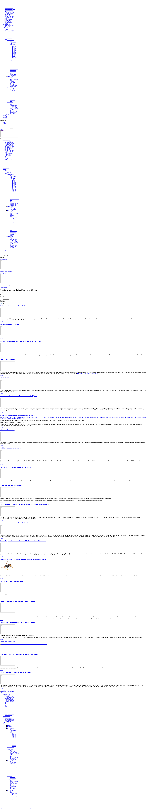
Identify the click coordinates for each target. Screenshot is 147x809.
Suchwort (2, 128)
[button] (0, 689)
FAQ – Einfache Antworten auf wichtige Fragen (14, 306)
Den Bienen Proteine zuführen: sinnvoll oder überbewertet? (18, 415)
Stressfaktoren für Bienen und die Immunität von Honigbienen (18, 396)
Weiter (4, 690)
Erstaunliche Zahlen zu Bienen (9, 324)
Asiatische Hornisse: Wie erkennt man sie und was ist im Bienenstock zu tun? (23, 559)
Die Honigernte (5, 377)
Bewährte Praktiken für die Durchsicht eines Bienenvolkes (17, 601)
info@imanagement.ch (11, 691)
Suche (1, 298)
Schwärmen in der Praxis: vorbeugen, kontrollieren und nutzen (19, 654)
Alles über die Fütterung (7, 430)
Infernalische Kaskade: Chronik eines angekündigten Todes (88, 373)
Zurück (1, 690)
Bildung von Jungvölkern (7, 641)
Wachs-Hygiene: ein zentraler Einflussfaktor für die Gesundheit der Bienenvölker (24, 504)
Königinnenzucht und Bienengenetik (11, 485)
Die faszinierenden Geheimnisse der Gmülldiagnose (15, 672)
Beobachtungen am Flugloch (8, 359)
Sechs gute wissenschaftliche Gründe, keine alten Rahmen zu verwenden (21, 341)
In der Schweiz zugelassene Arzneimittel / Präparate (15, 467)
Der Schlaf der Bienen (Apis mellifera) (11, 581)
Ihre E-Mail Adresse (4, 255)
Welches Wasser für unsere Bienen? (11, 448)
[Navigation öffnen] (0, 138)
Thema (1, 294)
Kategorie (2, 296)
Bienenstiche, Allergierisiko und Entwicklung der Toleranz (17, 622)
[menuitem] (75, 4)
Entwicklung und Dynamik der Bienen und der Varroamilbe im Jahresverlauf (23, 541)
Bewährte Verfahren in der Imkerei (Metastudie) (14, 522)
